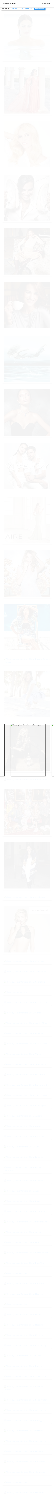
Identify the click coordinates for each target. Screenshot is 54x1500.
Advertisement (26, 9)
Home (14, 9)
